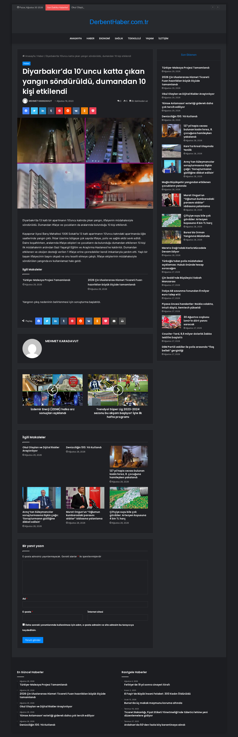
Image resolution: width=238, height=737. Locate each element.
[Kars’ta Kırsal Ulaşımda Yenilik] (171, 151)
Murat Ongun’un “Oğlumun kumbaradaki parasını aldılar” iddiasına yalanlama (84, 515)
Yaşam (150, 38)
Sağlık (119, 38)
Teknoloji (134, 38)
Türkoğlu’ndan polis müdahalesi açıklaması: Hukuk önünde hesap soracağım (183, 264)
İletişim (163, 38)
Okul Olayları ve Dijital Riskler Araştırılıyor (93, 7)
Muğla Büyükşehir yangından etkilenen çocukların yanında (186, 184)
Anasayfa (76, 38)
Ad (24, 598)
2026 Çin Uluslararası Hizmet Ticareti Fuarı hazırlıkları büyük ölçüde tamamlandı (185, 80)
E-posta (27, 611)
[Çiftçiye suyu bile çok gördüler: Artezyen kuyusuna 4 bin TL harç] (129, 498)
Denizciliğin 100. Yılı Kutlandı (84, 447)
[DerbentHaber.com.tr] (119, 22)
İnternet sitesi (95, 611)
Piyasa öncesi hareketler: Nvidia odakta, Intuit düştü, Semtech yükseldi (187, 305)
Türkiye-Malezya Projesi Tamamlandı (46, 280)
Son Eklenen (189, 54)
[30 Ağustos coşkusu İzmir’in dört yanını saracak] (171, 321)
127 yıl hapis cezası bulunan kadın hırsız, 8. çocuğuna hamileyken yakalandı (127, 474)
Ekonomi (104, 38)
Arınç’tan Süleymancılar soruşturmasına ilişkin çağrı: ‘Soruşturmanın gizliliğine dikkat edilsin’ (40, 517)
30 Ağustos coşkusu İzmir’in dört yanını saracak (196, 320)
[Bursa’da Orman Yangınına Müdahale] (171, 237)
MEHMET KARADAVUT (40, 101)
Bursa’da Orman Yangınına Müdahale (197, 234)
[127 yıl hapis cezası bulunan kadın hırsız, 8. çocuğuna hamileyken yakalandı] (129, 456)
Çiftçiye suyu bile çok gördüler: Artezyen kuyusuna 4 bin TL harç (128, 515)
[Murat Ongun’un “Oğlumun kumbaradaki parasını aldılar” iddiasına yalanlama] (85, 498)
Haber (90, 38)
